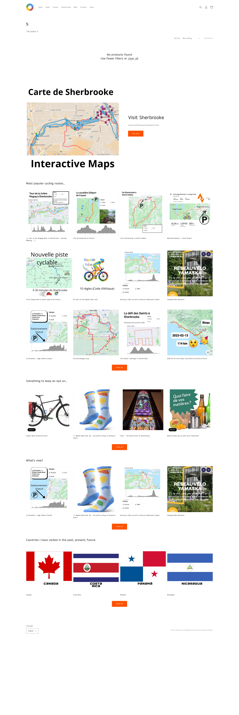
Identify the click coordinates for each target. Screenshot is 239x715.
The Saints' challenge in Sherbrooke (134, 359)
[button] (200, 7)
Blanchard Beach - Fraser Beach (179, 238)
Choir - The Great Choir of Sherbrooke (135, 436)
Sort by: (177, 38)
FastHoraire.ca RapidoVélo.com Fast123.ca (188, 630)
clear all (133, 59)
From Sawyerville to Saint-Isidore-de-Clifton (43, 300)
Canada (28, 595)
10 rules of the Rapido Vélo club (85, 300)
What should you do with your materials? (183, 436)
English (30, 631)
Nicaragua (171, 595)
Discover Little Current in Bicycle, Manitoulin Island (139, 300)
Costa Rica (77, 595)
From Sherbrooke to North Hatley (133, 238)
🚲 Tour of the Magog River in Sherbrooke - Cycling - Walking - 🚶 (46, 239)
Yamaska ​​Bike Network (175, 300)
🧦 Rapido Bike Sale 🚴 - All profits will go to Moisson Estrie (94, 437)
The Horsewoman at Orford (83, 238)
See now (135, 133)
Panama (123, 595)
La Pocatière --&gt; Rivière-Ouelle (39, 359)
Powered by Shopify (207, 630)
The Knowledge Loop (81, 359)
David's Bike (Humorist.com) (37, 436)
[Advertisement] (74, 677)
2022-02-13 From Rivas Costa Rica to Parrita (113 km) (187, 359)
